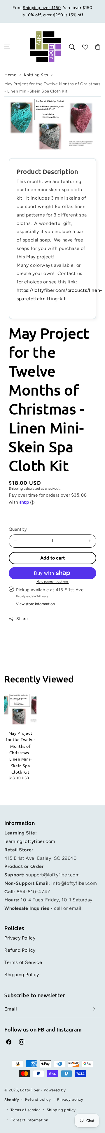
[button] (7, 46)
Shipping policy (61, 1110)
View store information (35, 604)
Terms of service (25, 1110)
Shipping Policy (21, 974)
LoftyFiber (30, 1090)
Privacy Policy (19, 938)
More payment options (52, 581)
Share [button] (22, 618)
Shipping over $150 (42, 7)
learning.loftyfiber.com (29, 841)
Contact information (29, 1120)
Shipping (16, 488)
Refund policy (38, 1099)
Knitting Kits (36, 74)
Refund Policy (20, 950)
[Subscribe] (94, 1009)
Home (10, 74)
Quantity (18, 529)
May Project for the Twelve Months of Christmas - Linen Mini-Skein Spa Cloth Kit (52, 87)
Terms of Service (23, 962)
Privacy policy (70, 1099)
